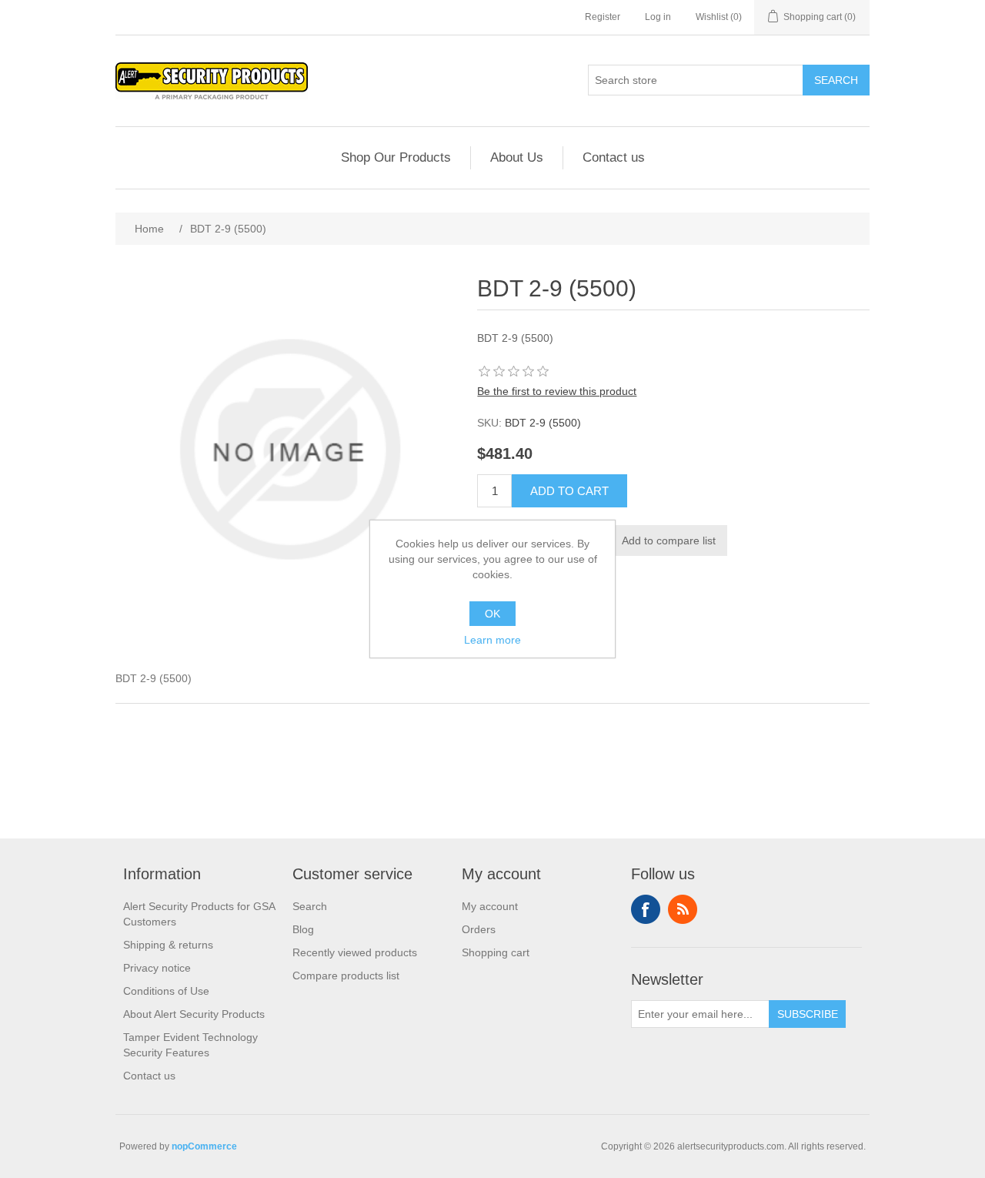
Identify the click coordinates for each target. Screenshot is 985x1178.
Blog (303, 929)
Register (602, 17)
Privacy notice (157, 968)
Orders (479, 929)
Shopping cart (495, 952)
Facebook (645, 909)
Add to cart (569, 490)
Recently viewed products (354, 952)
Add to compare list (669, 540)
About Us (516, 157)
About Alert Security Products (194, 1014)
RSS (682, 909)
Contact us (614, 157)
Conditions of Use (166, 991)
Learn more (492, 640)
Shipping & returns (168, 945)
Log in (658, 17)
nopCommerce (204, 1146)
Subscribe (807, 1014)
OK (492, 613)
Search (836, 80)
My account (490, 906)
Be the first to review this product (556, 391)
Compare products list (345, 975)
